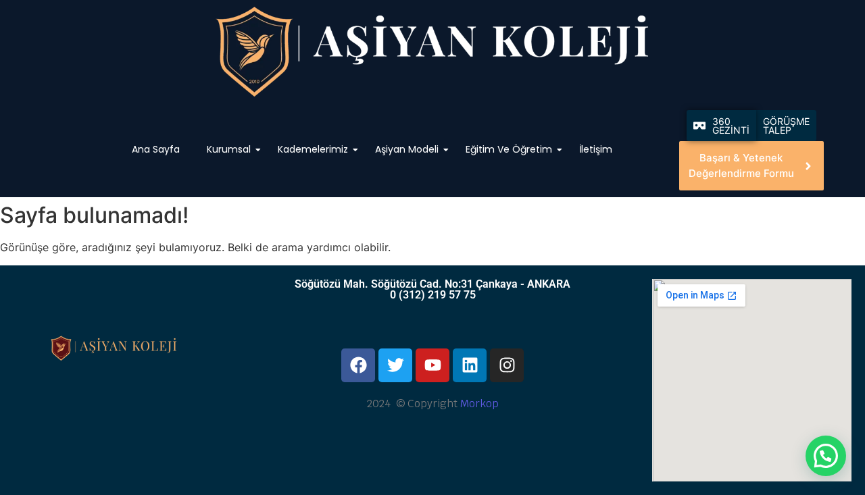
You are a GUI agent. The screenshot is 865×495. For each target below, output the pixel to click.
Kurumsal (229, 149)
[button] (826, 456)
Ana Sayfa (156, 149)
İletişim (596, 149)
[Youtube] (432, 365)
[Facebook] (358, 365)
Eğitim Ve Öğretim (509, 149)
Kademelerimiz (313, 149)
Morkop (479, 403)
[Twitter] (395, 365)
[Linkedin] (470, 365)
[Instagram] (507, 365)
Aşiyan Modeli (407, 149)
